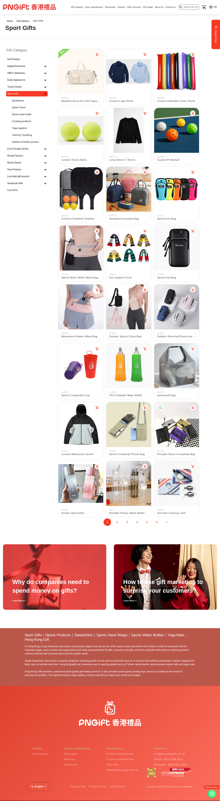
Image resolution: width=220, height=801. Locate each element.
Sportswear (18, 100)
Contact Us (170, 7)
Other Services (134, 7)
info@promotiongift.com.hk (169, 754)
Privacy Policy (97, 786)
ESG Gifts (112, 764)
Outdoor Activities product (25, 142)
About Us (159, 7)
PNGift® (187, 786)
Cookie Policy (117, 786)
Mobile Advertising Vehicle (122, 770)
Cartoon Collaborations (120, 759)
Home (10, 20)
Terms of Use (77, 786)
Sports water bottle (22, 114)
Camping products (21, 121)
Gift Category (77, 7)
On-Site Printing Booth (120, 754)
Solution (121, 7)
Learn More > (19, 600)
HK (215, 7)
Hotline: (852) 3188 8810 (168, 759)
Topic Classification (94, 7)
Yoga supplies (19, 128)
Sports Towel (19, 107)
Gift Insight (148, 7)
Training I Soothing (22, 135)
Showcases (110, 7)
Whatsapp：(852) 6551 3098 (170, 764)
